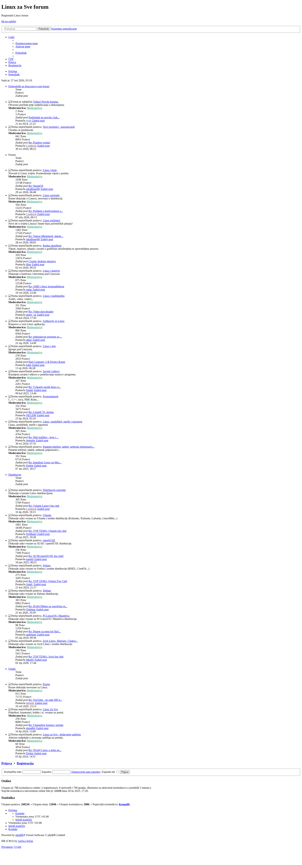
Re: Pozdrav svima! (39, 142)
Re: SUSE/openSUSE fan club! (46, 556)
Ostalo (12, 668)
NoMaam (31, 534)
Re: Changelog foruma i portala (45, 725)
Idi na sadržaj (8, 21)
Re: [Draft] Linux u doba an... (45, 750)
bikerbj (30, 659)
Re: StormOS (35, 185)
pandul (30, 559)
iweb (28, 120)
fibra (28, 264)
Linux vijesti (50, 170)
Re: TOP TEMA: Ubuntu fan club (47, 530)
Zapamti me (109, 771)
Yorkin (29, 465)
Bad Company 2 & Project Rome (46, 361)
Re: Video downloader (40, 311)
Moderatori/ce (34, 108)
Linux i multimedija (53, 295)
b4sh (28, 365)
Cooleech (31, 145)
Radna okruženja (52, 245)
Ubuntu (47, 515)
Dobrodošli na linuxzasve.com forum (28, 86)
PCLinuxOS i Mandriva (56, 615)
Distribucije (14, 474)
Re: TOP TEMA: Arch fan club (45, 656)
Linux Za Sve (50, 709)
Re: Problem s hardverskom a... (45, 211)
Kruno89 (124, 804)
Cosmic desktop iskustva (42, 261)
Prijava (6, 763)
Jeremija (30, 440)
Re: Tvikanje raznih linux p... (44, 387)
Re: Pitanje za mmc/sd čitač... (44, 631)
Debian (47, 590)
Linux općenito (51, 195)
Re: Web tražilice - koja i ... (43, 437)
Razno (46, 684)
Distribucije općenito (54, 490)
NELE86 (31, 415)
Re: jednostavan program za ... (45, 336)
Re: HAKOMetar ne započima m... (47, 606)
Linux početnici (51, 220)
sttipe (29, 339)
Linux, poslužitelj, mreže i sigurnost (62, 421)
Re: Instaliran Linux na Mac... (45, 462)
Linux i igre (49, 346)
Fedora (47, 565)
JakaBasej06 (33, 189)
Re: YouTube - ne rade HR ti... (45, 699)
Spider (29, 390)
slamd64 (30, 728)
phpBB (19, 835)
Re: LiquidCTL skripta (41, 412)
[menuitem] (26, 43)
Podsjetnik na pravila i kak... (44, 117)
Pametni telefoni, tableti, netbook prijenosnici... (69, 446)
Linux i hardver (51, 270)
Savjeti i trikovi (51, 371)
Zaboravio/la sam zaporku (85, 771)
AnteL (29, 584)
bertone (30, 703)
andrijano (31, 634)
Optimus (30, 609)
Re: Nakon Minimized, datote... (45, 236)
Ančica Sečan (25, 841)
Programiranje (50, 396)
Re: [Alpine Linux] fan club (43, 505)
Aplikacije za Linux (53, 321)
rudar (29, 289)
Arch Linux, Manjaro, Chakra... (60, 640)
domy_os (31, 314)
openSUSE (49, 540)
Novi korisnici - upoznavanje (59, 126)
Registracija (25, 763)
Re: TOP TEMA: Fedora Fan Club (47, 581)
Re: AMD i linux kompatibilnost (46, 286)
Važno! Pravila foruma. (46, 101)
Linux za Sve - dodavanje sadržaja (62, 734)
